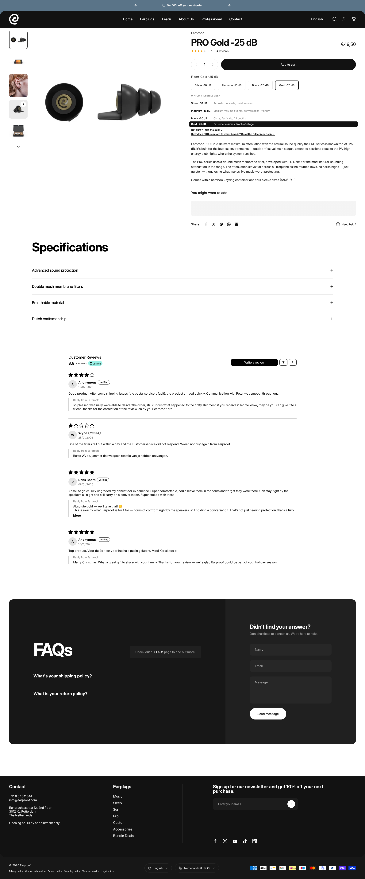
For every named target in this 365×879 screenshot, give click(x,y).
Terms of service (90, 871)
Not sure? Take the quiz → (207, 129)
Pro (116, 816)
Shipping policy (72, 871)
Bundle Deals (123, 836)
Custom (119, 823)
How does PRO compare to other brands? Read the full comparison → (233, 134)
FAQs (159, 652)
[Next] (229, 5)
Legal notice (108, 871)
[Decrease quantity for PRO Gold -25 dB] (195, 64)
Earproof (197, 33)
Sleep (117, 803)
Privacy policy (16, 871)
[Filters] (283, 362)
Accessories (122, 829)
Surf (116, 809)
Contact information (35, 871)
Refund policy (55, 871)
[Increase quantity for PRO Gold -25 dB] (213, 64)
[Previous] (136, 5)
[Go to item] (18, 40)
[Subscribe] (291, 804)
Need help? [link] (349, 224)
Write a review (254, 362)
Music (117, 796)
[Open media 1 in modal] (102, 120)
